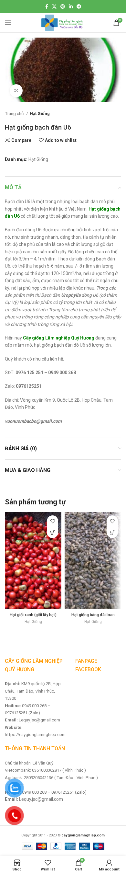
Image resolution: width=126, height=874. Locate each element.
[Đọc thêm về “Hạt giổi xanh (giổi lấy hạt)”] (52, 532)
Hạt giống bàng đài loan (93, 614)
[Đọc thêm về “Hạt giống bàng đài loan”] (112, 532)
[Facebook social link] (46, 6)
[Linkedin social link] (71, 6)
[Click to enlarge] (16, 90)
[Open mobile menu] (8, 22)
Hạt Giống (40, 113)
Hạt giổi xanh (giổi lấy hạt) (33, 614)
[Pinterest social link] (62, 6)
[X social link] (54, 6)
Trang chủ (15, 113)
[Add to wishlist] (52, 521)
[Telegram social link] (79, 6)
